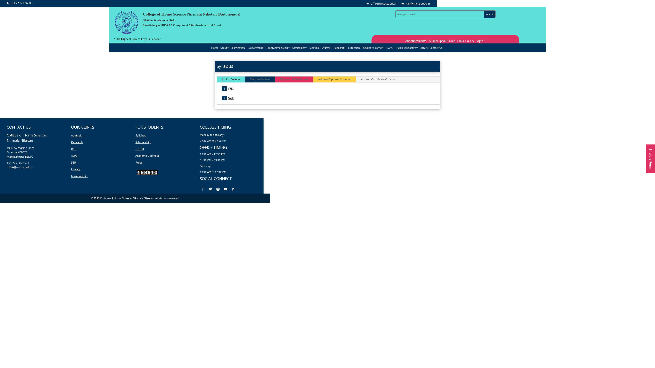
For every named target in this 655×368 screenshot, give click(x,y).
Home (215, 48)
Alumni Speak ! (438, 41)
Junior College (231, 79)
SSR (73, 162)
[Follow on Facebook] (203, 189)
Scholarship (142, 142)
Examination (238, 48)
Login (479, 41)
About (223, 48)
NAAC (389, 48)
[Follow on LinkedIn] (233, 189)
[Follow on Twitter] (210, 189)
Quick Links (456, 41)
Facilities (314, 48)
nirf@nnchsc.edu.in (418, 3)
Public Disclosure (406, 48)
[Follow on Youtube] (225, 189)
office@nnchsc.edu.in (384, 3)
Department (255, 48)
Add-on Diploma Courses (334, 79)
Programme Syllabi (277, 48)
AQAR (74, 156)
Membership (79, 176)
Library (424, 48)
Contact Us (436, 48)
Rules (138, 162)
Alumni (326, 48)
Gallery (469, 41)
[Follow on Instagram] (218, 189)
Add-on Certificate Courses (378, 79)
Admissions (298, 48)
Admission (77, 135)
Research (339, 48)
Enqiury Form (651, 158)
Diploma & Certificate (294, 79)
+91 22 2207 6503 (21, 3)
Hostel (139, 149)
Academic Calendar (147, 156)
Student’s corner (373, 48)
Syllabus (140, 135)
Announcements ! (416, 41)
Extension (354, 48)
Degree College (260, 79)
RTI (73, 149)
